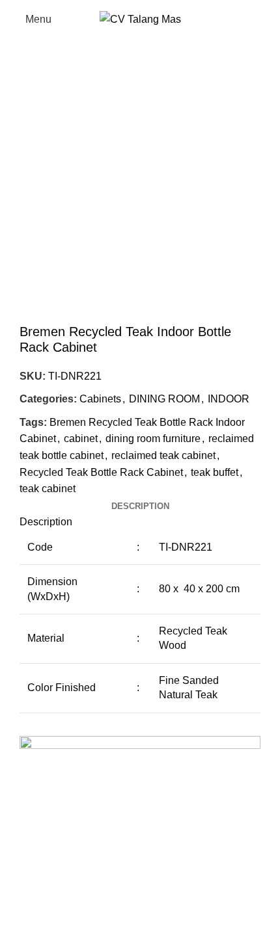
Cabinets (100, 398)
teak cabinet (48, 488)
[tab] (140, 506)
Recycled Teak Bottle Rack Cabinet (101, 472)
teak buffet (214, 472)
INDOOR (228, 398)
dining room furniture (153, 438)
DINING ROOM (164, 398)
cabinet (81, 438)
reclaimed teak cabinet (163, 455)
